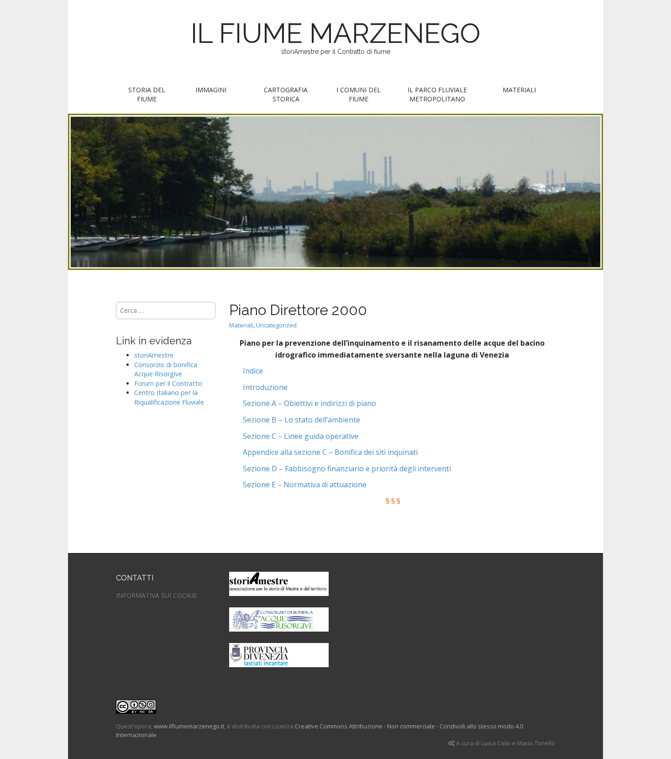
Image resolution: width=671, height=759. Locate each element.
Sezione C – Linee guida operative (300, 436)
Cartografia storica (286, 94)
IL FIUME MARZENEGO (336, 33)
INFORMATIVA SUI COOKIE (156, 595)
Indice (253, 371)
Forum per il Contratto (168, 383)
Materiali (519, 89)
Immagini (210, 89)
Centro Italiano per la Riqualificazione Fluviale (169, 397)
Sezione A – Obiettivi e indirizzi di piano (309, 403)
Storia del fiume (146, 94)
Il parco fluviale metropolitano (437, 94)
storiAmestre (153, 355)
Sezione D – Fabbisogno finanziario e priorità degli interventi (347, 469)
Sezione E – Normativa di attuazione (305, 485)
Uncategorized (276, 325)
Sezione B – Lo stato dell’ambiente (301, 420)
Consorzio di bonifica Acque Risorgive (165, 369)
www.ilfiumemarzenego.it (189, 726)
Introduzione (265, 387)
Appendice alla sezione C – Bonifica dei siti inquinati (330, 452)
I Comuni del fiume (358, 94)
